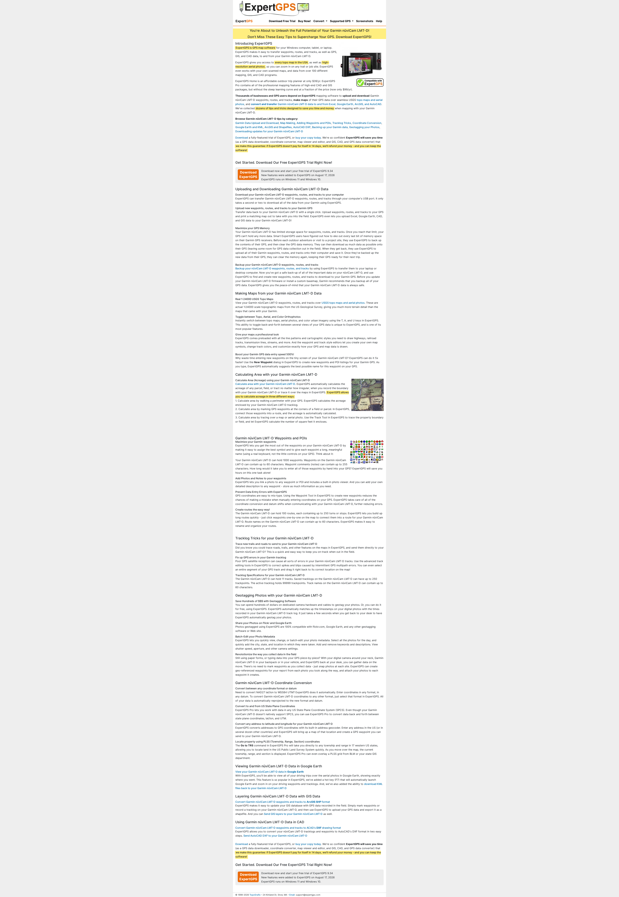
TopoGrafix (255, 895)
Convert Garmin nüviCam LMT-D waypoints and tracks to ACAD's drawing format (288, 827)
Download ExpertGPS (248, 174)
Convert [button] (319, 21)
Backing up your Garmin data (330, 127)
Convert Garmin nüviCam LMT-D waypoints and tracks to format (282, 801)
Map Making (287, 123)
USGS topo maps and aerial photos (343, 302)
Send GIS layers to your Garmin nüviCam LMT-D (293, 813)
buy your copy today (308, 137)
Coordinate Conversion (367, 123)
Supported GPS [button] (340, 21)
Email (292, 895)
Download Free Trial (282, 21)
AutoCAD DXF (302, 127)
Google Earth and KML (249, 127)
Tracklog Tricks (341, 123)
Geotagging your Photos (364, 127)
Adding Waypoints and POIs (314, 123)
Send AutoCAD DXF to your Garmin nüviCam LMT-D (275, 835)
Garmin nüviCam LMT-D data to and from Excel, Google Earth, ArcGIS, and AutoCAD (316, 104)
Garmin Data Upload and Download (257, 123)
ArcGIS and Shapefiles (278, 127)
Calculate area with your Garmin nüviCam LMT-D (265, 384)
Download (241, 137)
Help (379, 21)
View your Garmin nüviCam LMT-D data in (269, 771)
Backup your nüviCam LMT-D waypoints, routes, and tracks (272, 268)
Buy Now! (304, 21)
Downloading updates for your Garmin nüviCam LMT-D (269, 131)
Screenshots (364, 21)
